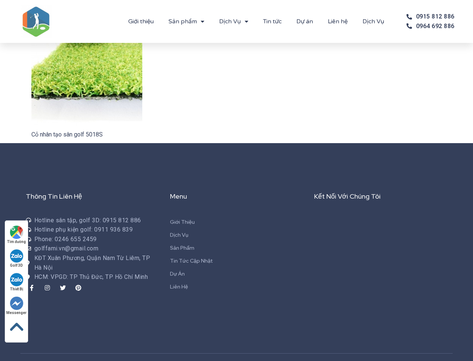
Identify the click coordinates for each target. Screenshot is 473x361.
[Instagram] (47, 288)
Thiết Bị (16, 289)
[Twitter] (63, 288)
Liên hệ (338, 21)
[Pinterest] (78, 288)
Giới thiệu (141, 21)
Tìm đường (16, 242)
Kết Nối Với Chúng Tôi (347, 196)
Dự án (304, 21)
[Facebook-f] (32, 288)
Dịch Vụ (230, 21)
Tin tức (272, 21)
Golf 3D (16, 265)
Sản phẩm (183, 21)
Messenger (16, 313)
